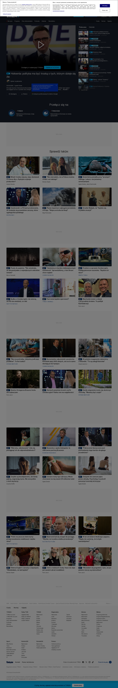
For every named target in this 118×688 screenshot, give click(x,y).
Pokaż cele (105, 10)
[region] (59, 8)
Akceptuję (104, 5)
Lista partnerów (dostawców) (58, 10)
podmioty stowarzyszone (27, 4)
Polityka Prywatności (7, 13)
